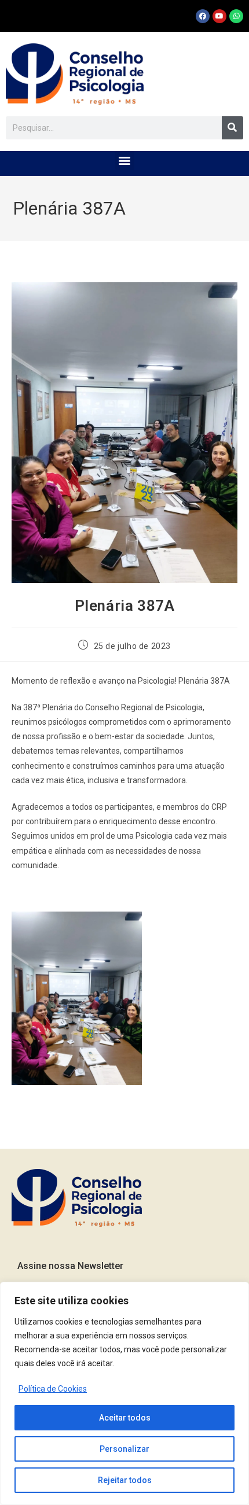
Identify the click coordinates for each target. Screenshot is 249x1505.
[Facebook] (203, 16)
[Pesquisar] (232, 127)
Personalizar (124, 1449)
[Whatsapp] (236, 16)
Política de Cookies (53, 1388)
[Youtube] (219, 16)
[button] (124, 160)
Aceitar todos (125, 1417)
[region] (124, 1393)
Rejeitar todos (125, 1480)
